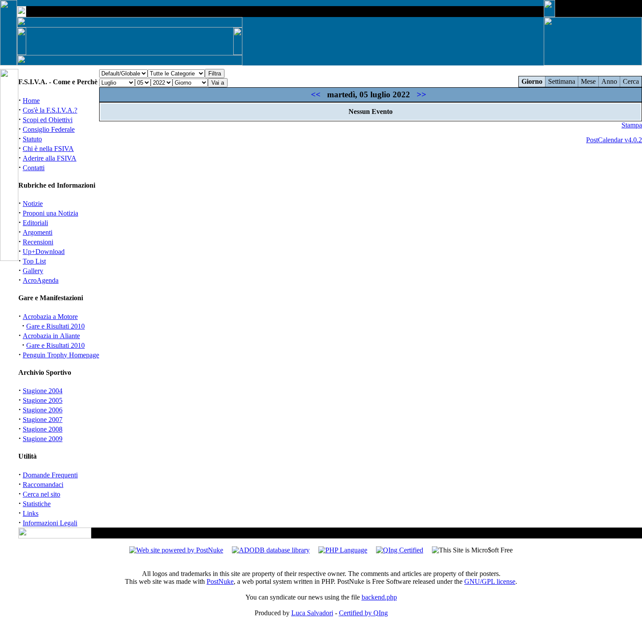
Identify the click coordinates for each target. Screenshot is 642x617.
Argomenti (37, 232)
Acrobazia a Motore (50, 316)
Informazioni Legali (50, 523)
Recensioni (38, 242)
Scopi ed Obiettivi (47, 119)
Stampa (631, 125)
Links (30, 513)
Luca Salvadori (312, 613)
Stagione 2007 (42, 419)
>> (421, 94)
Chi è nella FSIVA (48, 148)
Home (31, 100)
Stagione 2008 (42, 429)
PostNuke (220, 581)
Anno (609, 81)
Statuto (32, 139)
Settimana (561, 81)
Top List (34, 261)
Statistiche (37, 503)
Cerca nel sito (41, 494)
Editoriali (35, 222)
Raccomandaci (43, 484)
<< (316, 94)
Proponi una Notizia (50, 213)
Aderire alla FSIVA (49, 158)
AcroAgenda (41, 280)
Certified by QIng (363, 613)
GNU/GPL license (489, 581)
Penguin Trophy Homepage (61, 355)
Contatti (34, 167)
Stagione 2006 (42, 410)
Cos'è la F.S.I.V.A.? (50, 110)
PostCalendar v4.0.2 (614, 140)
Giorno (531, 81)
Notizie (33, 203)
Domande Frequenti (50, 475)
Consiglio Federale (49, 129)
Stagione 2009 (42, 438)
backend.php (379, 597)
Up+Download (44, 251)
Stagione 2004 (42, 390)
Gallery (33, 270)
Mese (588, 81)
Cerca (631, 81)
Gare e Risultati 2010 (55, 326)
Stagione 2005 (42, 400)
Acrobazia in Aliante (51, 335)
